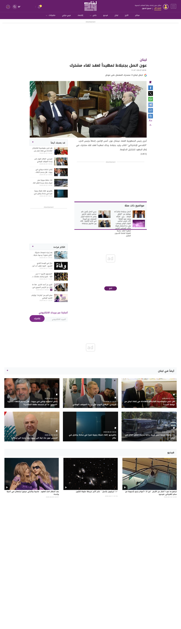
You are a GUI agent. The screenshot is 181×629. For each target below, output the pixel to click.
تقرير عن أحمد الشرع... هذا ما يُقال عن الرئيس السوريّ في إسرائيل (42, 286)
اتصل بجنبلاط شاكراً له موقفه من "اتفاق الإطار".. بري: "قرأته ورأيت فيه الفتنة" (122, 215)
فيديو (105, 15)
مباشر (137, 15)
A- (150, 125)
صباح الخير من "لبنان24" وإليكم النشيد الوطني (42, 296)
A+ (150, 120)
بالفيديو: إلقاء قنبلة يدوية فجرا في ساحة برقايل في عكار (43, 192)
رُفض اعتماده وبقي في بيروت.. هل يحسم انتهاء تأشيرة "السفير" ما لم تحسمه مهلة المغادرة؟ (42, 171)
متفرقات (52, 15)
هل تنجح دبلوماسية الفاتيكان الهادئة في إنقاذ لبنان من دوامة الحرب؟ (42, 149)
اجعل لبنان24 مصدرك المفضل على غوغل (124, 75)
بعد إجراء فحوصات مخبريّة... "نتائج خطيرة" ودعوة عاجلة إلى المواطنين (43, 254)
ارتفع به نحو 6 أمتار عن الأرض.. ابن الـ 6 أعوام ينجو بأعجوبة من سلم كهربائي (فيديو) (151, 493)
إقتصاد (80, 15)
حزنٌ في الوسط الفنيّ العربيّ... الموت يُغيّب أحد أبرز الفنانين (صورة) (42, 264)
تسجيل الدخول (146, 8)
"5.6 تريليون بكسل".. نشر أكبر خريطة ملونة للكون (97, 491)
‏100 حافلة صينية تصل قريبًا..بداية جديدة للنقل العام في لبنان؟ (42, 181)
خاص (95, 15)
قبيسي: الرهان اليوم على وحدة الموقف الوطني (43, 160)
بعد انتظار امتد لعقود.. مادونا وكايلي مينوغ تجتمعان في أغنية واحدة (33, 493)
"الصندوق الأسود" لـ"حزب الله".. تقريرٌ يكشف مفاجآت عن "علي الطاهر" (41, 275)
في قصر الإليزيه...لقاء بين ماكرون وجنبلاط (88, 222)
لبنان (116, 15)
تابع (110, 288)
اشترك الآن (157, 8)
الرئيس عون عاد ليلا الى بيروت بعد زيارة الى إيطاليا (34, 438)
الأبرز (126, 15)
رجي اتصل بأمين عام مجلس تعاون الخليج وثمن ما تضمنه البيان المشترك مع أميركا (88, 215)
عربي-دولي (66, 15)
